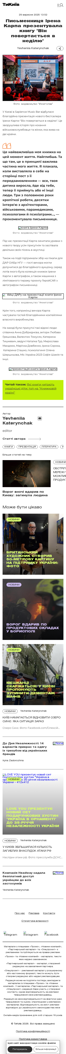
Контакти (49, 913)
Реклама (34, 913)
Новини (10, 711)
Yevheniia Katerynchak (33, 48)
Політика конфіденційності (33, 1032)
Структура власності (34, 921)
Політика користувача (33, 1039)
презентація (27, 447)
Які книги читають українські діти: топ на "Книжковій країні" (30, 388)
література (49, 447)
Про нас (20, 913)
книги (8, 447)
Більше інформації (46, 1049)
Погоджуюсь (20, 1049)
